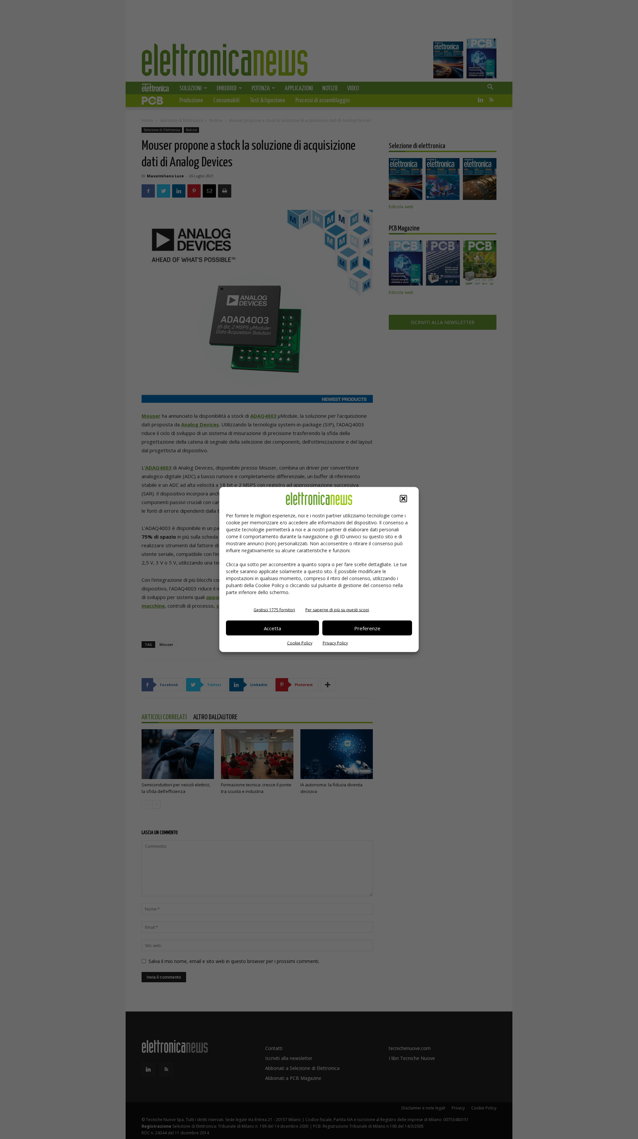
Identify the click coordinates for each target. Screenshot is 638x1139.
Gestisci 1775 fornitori (274, 610)
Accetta (272, 628)
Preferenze (367, 628)
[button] (403, 498)
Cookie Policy (299, 643)
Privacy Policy (335, 643)
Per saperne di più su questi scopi (337, 610)
